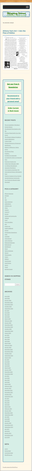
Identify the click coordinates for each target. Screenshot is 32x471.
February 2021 (8, 409)
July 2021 (7, 398)
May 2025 (7, 315)
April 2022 (7, 382)
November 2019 (9, 425)
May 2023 (7, 364)
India (6, 234)
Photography (8, 255)
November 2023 (9, 351)
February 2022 (8, 386)
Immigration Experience (11, 232)
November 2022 (9, 374)
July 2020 (7, 417)
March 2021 (8, 406)
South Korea (8, 263)
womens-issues (8, 269)
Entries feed (8, 451)
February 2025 (8, 321)
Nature (6, 253)
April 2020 (7, 421)
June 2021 (7, 400)
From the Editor (9, 222)
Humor (6, 230)
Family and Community (11, 216)
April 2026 (7, 298)
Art (5, 197)
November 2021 (9, 392)
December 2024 (9, 325)
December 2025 (9, 302)
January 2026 (8, 300)
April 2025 (7, 317)
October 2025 (8, 306)
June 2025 (7, 312)
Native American (9, 251)
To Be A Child (8, 141)
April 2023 (7, 366)
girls (6, 224)
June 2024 (7, 337)
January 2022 (8, 388)
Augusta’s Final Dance (10, 168)
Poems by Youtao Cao (10, 161)
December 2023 (9, 349)
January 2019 (8, 433)
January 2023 (8, 370)
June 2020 (7, 419)
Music (6, 249)
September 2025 (9, 308)
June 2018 (7, 437)
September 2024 (9, 331)
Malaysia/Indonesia (10, 242)
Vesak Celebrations (9, 139)
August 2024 (8, 333)
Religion (7, 259)
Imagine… (7, 153)
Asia (6, 200)
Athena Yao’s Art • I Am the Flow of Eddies (14, 32)
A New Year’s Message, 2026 (12, 164)
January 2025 (8, 323)
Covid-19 (7, 212)
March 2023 (8, 368)
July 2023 (7, 359)
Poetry (6, 257)
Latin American (8, 240)
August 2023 (8, 357)
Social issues (8, 261)
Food (6, 220)
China (6, 208)
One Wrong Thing (9, 151)
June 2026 (7, 296)
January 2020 (8, 423)
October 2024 (8, 329)
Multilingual (8, 247)
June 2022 (7, 378)
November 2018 (9, 435)
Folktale (7, 218)
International (8, 238)
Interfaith (7, 236)
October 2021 (8, 394)
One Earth (7, 182)
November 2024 (9, 327)
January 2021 (8, 411)
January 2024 (8, 347)
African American (9, 193)
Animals (7, 195)
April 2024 (7, 341)
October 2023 (8, 353)
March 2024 (8, 343)
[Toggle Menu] (27, 7)
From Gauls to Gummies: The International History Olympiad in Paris (13, 172)
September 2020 (9, 415)
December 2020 (9, 413)
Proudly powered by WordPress (10, 467)
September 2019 (9, 427)
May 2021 (7, 402)
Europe (6, 214)
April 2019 (7, 431)
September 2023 (9, 355)
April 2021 (7, 404)
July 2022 (7, 376)
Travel (6, 267)
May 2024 (7, 339)
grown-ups (7, 226)
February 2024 (8, 345)
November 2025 (9, 304)
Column (7, 210)
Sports (6, 265)
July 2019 (7, 429)
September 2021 (9, 396)
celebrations (8, 204)
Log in (6, 449)
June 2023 (7, 362)
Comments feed (9, 453)
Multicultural (8, 245)
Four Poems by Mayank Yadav (12, 180)
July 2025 (7, 310)
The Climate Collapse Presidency (13, 137)
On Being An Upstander (11, 155)
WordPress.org (8, 455)
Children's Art (8, 206)
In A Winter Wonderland (11, 166)
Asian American (8, 202)
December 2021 (9, 390)
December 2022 (9, 372)
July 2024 (7, 335)
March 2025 (8, 319)
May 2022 (7, 380)
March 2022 (8, 384)
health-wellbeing (9, 228)
